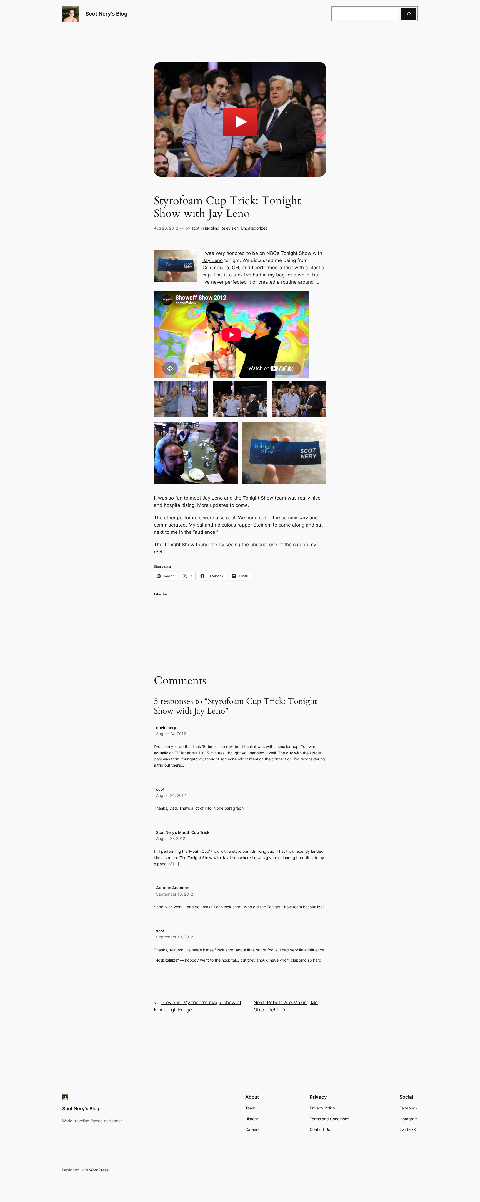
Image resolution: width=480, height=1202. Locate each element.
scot (195, 228)
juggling (212, 228)
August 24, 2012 (171, 733)
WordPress (99, 1170)
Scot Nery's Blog (107, 13)
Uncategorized (254, 228)
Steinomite (265, 525)
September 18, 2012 (174, 894)
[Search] (408, 14)
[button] (181, 399)
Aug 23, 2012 (166, 228)
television (230, 228)
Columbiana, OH (220, 267)
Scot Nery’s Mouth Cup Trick (182, 832)
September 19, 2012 (174, 936)
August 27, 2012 (170, 838)
